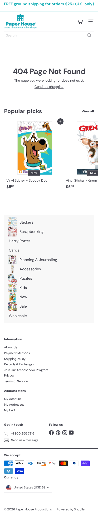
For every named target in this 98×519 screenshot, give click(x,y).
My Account (12, 399)
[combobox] (49, 35)
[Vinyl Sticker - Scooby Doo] (33, 156)
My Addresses (14, 405)
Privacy (9, 375)
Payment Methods (17, 353)
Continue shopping (49, 86)
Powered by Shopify (71, 509)
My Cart (9, 410)
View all (88, 111)
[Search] (89, 35)
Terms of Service (16, 381)
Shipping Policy (14, 359)
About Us (10, 347)
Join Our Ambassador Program (26, 370)
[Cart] (79, 21)
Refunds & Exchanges (19, 364)
